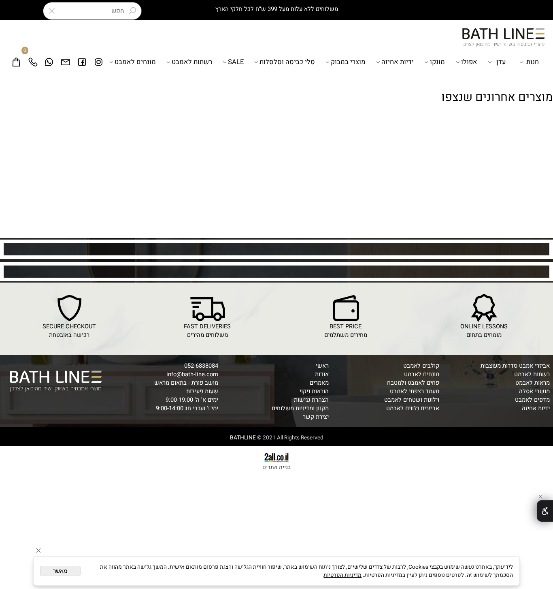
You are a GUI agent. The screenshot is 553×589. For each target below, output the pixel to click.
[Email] (66, 62)
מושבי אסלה (534, 391)
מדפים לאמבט (532, 400)
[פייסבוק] (82, 62)
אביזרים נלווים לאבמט (412, 408)
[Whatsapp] (49, 62)
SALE (236, 62)
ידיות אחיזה (397, 62)
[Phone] (33, 62)
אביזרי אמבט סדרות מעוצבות (515, 366)
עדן (501, 62)
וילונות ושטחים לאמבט (411, 400)
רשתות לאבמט (532, 374)
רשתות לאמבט (192, 62)
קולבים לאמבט (421, 366)
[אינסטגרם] (98, 62)
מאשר (60, 571)
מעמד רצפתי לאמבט (414, 391)
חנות (532, 62)
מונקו (437, 62)
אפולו (469, 62)
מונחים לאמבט (135, 62)
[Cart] (16, 62)
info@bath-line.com (192, 374)
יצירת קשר (316, 417)
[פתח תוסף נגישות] (545, 511)
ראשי (322, 366)
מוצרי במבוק (348, 62)
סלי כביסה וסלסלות (287, 62)
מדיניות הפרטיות (342, 575)
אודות (322, 374)
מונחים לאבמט (421, 374)
